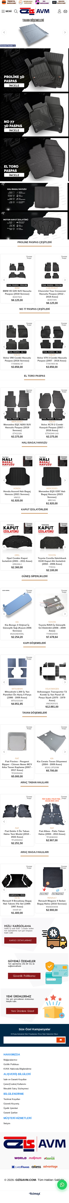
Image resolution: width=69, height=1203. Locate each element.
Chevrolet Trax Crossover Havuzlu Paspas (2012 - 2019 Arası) (17, 294)
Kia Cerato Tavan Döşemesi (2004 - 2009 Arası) (17, 763)
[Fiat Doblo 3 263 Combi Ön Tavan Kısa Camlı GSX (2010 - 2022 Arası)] (52, 741)
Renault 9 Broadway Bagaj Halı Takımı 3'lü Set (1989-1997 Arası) (17, 904)
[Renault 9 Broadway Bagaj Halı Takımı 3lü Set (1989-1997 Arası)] (17, 880)
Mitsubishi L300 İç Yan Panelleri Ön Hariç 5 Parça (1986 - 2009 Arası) (17, 694)
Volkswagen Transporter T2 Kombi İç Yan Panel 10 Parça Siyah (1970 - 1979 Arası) (52, 696)
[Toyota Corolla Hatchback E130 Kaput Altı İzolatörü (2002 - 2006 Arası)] (52, 538)
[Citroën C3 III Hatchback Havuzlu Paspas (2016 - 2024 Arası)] (52, 271)
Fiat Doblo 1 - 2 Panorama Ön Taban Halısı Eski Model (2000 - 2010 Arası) (52, 834)
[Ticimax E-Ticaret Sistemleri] (34, 1194)
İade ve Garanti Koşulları (15, 1079)
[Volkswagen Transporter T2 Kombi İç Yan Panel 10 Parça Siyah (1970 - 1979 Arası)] (52, 671)
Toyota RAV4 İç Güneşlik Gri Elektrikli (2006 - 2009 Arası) (51, 628)
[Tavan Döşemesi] (34, 32)
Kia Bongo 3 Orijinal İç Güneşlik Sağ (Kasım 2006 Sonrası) (17, 628)
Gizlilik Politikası (11, 1064)
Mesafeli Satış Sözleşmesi (16, 1088)
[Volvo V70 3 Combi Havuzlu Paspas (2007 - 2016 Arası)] (17, 337)
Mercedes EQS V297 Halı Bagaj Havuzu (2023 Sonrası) (52, 494)
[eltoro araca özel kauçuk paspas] (34, 159)
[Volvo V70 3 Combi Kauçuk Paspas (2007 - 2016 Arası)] (52, 404)
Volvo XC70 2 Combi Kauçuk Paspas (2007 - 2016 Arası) (17, 427)
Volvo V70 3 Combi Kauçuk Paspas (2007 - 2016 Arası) (52, 426)
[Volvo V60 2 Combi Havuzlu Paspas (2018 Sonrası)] (52, 337)
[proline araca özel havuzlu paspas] (34, 70)
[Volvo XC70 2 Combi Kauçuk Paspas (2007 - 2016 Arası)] (17, 404)
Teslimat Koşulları (12, 1099)
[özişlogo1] (35, 1144)
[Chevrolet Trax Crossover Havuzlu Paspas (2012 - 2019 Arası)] (17, 271)
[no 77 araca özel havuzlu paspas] (34, 114)
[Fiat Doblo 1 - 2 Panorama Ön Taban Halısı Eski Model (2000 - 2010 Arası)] (52, 811)
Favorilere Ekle (13, 282)
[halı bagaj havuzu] (34, 196)
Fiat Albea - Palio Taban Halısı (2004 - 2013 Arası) (17, 832)
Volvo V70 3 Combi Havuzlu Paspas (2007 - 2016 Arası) (17, 359)
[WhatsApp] (62, 1185)
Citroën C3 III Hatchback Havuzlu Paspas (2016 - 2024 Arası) (52, 294)
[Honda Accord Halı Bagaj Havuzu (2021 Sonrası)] (17, 471)
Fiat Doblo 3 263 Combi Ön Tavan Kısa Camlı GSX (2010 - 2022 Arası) (52, 764)
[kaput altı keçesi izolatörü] (34, 225)
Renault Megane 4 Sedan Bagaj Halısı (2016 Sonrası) (52, 902)
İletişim (7, 1123)
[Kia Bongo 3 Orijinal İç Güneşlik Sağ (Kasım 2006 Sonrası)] (17, 605)
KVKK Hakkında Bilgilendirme (17, 1069)
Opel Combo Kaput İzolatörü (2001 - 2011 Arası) (17, 559)
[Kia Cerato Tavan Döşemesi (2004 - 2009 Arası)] (17, 741)
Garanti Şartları (11, 1112)
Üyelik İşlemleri (11, 1108)
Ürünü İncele (20, 282)
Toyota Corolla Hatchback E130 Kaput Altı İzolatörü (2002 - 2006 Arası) (52, 561)
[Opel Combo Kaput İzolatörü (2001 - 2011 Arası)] (17, 538)
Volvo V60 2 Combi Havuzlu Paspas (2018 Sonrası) (52, 359)
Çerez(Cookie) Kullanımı (15, 1084)
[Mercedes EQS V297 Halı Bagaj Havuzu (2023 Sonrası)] (52, 471)
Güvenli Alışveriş (11, 1103)
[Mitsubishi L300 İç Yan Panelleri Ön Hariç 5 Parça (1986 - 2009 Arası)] (17, 671)
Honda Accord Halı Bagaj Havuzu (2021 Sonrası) (17, 493)
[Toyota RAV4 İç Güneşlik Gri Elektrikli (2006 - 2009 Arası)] (52, 605)
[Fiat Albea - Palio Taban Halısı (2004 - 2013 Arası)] (17, 811)
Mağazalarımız (10, 1060)
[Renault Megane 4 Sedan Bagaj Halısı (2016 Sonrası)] (52, 880)
